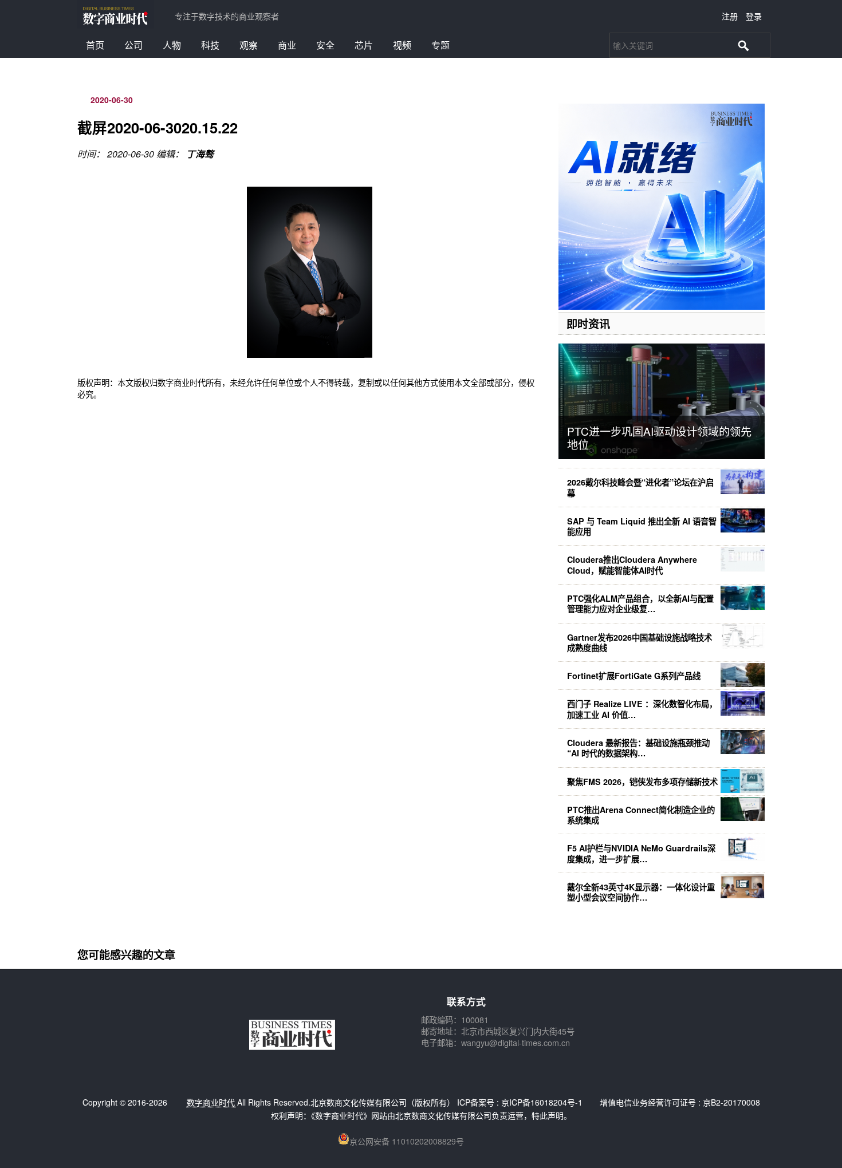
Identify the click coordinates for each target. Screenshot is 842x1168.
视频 (402, 45)
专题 (440, 45)
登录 (754, 16)
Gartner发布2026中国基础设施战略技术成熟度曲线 (639, 642)
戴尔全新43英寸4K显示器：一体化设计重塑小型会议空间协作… (641, 892)
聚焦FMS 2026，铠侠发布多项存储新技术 (642, 781)
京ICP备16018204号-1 (542, 1102)
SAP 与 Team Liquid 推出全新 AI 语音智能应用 (642, 526)
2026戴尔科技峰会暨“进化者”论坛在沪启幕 (640, 487)
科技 (210, 45)
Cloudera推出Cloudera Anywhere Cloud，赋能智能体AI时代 (632, 564)
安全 (325, 45)
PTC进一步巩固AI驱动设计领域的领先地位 (659, 437)
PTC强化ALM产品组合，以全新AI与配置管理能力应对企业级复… (640, 603)
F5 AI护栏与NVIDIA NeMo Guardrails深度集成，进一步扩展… (641, 853)
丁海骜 (200, 153)
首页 (95, 45)
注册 (730, 16)
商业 (287, 45)
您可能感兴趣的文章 (126, 954)
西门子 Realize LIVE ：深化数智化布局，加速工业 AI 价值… (642, 709)
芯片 (364, 45)
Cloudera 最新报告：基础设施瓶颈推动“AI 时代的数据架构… (638, 748)
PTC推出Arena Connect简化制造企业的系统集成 (641, 815)
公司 (133, 45)
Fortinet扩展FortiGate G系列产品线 (634, 675)
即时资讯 (588, 323)
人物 (172, 45)
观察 (248, 45)
